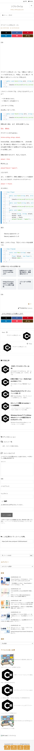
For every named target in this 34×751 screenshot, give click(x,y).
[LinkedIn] (6, 35)
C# (11, 15)
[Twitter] (6, 32)
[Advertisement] (15, 56)
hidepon (29, 308)
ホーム (5, 15)
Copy (31, 82)
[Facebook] (17, 32)
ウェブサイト (4, 493)
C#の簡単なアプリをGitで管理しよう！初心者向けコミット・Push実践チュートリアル (22, 616)
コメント (3, 461)
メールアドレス (5, 486)
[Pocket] (17, 35)
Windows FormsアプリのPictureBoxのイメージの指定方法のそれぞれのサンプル (21, 417)
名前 (2, 478)
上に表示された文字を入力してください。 (12, 504)
